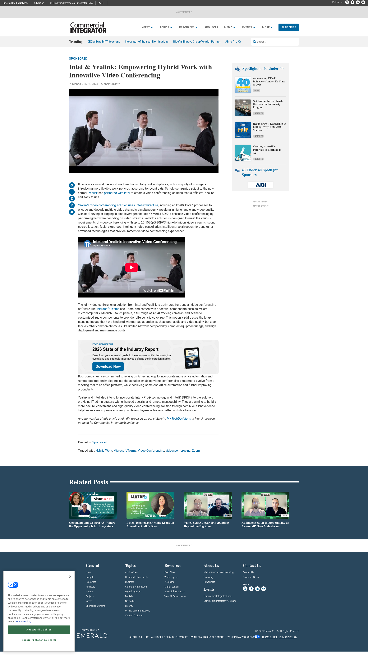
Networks (130, 601)
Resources (187, 27)
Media (228, 27)
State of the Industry (174, 591)
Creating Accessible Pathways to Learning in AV (267, 149)
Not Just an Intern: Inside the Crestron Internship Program (268, 104)
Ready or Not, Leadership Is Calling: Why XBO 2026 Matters (269, 127)
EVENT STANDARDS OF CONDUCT (208, 637)
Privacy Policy (23, 621)
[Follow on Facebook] (352, 2)
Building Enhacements (136, 577)
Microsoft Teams (107, 309)
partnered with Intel (117, 193)
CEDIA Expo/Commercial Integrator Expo (71, 3)
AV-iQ (101, 3)
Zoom (196, 450)
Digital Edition (171, 587)
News (256, 91)
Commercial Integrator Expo (217, 596)
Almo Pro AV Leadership (240, 41)
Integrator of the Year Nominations (146, 41)
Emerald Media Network (15, 3)
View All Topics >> (134, 615)
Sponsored (78, 58)
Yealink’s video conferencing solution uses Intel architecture (118, 205)
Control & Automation (136, 587)
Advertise (39, 3)
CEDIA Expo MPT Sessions (103, 41)
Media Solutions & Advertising (219, 572)
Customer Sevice (251, 577)
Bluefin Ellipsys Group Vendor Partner (197, 41)
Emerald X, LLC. (271, 631)
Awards (90, 591)
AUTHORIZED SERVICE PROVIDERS (169, 637)
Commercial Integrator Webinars (220, 601)
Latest (145, 27)
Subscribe (289, 27)
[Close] (70, 576)
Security (129, 606)
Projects (211, 27)
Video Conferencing (151, 450)
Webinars (169, 582)
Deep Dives (169, 572)
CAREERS (144, 637)
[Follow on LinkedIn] (358, 2)
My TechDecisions (179, 418)
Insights (258, 113)
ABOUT (133, 637)
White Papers (170, 577)
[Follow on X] (347, 2)
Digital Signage (132, 591)
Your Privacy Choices (241, 637)
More (266, 27)
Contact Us (248, 572)
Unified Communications (137, 611)
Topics (164, 27)
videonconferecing (178, 450)
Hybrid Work (104, 450)
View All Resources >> (175, 596)
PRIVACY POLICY (288, 637)
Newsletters (209, 582)
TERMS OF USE (270, 637)
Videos (89, 601)
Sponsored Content (95, 606)
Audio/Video (131, 572)
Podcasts (90, 587)
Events (247, 27)
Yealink (93, 193)
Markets (129, 596)
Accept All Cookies (39, 629)
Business (129, 582)
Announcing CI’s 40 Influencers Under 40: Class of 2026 (269, 81)
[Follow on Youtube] (363, 2)
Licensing (208, 577)
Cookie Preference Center (39, 640)
